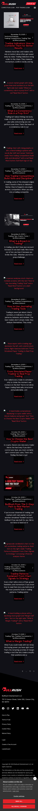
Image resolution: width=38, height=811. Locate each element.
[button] (35, 7)
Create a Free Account (9, 744)
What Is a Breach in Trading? (19, 242)
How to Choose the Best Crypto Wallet (19, 440)
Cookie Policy (6, 729)
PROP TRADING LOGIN (23, 7)
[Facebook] (4, 708)
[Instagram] (9, 708)
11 (30, 671)
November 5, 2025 (18, 299)
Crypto (20, 236)
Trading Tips (26, 38)
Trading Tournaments (23, 636)
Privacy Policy (6, 724)
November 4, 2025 (18, 365)
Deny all (19, 801)
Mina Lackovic (19, 40)
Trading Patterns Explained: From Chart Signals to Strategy (19, 576)
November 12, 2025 (18, 104)
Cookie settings (19, 796)
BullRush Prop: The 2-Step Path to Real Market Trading (19, 506)
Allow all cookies (19, 806)
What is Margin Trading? (19, 641)
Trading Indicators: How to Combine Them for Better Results (19, 46)
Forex (26, 236)
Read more (18, 68)
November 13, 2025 (18, 34)
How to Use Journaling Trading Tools (19, 307)
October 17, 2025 (18, 634)
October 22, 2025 (18, 565)
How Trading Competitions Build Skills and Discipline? (19, 177)
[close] (35, 778)
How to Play (6, 715)
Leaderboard (6, 749)
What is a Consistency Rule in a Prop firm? (19, 112)
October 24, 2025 (18, 497)
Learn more (15, 791)
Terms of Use (6, 719)
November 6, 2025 (18, 234)
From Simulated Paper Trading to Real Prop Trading (19, 374)
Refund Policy (6, 733)
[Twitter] (14, 708)
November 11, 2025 (18, 169)
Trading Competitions (12, 38)
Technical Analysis (11, 36)
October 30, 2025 (18, 432)
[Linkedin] (19, 708)
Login (3, 740)
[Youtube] (23, 708)
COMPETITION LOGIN (8, 7)
